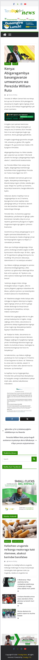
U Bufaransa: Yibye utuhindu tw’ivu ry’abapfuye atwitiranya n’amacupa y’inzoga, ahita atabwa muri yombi (26, 584)
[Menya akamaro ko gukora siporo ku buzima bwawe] (9, 614)
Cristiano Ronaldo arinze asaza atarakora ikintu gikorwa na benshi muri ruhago (26, 600)
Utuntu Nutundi (18, 541)
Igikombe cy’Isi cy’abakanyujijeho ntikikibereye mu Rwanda (18, 430)
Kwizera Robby (13, 95)
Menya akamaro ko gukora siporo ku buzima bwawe (26, 613)
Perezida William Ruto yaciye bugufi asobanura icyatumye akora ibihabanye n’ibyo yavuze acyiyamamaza (18, 440)
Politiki (15, 64)
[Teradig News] (4, 34)
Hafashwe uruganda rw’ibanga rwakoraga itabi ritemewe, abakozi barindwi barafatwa (19, 551)
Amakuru (7, 64)
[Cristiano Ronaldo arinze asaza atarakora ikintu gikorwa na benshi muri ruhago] (9, 601)
